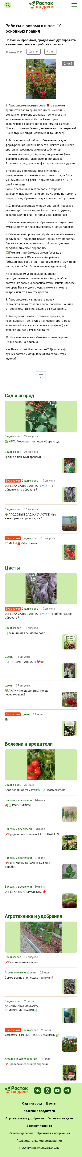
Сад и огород (19, 395)
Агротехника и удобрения (33, 916)
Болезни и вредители (29, 744)
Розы (50, 51)
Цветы (33, 51)
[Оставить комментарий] (41, 376)
